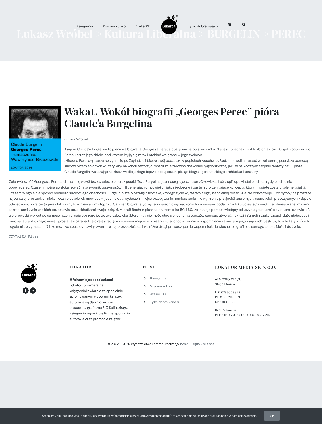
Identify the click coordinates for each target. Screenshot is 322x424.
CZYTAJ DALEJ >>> (24, 236)
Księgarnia (158, 278)
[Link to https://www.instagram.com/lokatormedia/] (33, 290)
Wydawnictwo (161, 286)
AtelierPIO (158, 294)
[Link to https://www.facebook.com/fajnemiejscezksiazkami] (26, 290)
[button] (239, 24)
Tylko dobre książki (164, 302)
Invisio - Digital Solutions (197, 344)
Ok (272, 416)
